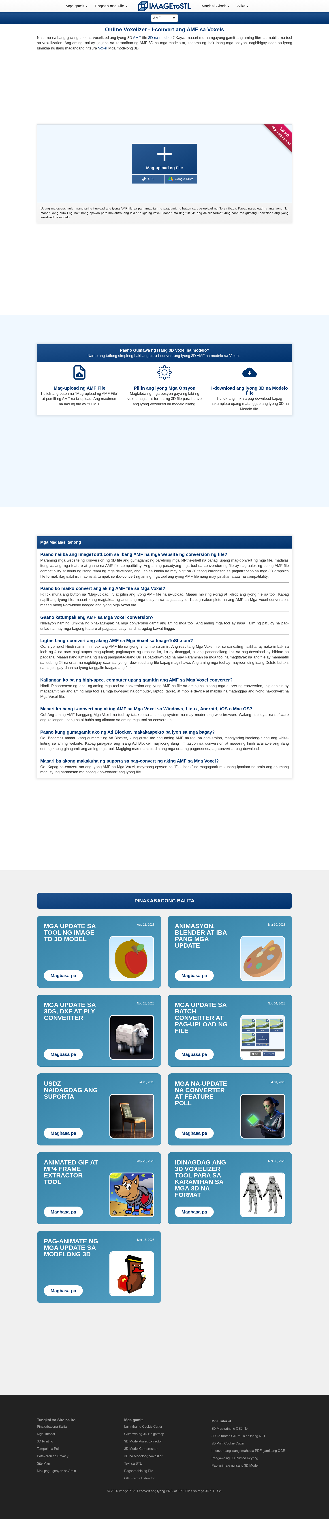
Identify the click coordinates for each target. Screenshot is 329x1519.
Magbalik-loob (213, 6)
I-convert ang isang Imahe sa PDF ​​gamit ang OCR (248, 1451)
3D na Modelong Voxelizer (143, 1456)
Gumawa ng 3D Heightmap (144, 1434)
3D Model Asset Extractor (143, 1441)
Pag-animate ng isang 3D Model (235, 1465)
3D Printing (45, 1441)
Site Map (43, 1463)
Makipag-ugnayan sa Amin (56, 1471)
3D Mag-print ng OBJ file (230, 1428)
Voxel (102, 48)
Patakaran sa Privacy (52, 1456)
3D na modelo (159, 38)
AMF (137, 38)
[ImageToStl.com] (164, 6)
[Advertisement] (99, 86)
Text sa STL (133, 1463)
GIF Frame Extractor (139, 1478)
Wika (241, 6)
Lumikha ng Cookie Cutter (143, 1426)
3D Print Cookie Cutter (228, 1443)
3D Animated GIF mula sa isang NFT (238, 1436)
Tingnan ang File (109, 6)
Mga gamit (75, 6)
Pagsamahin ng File (138, 1471)
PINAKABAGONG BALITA (164, 901)
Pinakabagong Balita (52, 1426)
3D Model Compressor (141, 1449)
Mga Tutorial (46, 1434)
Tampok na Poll (48, 1449)
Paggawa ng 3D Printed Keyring (235, 1458)
